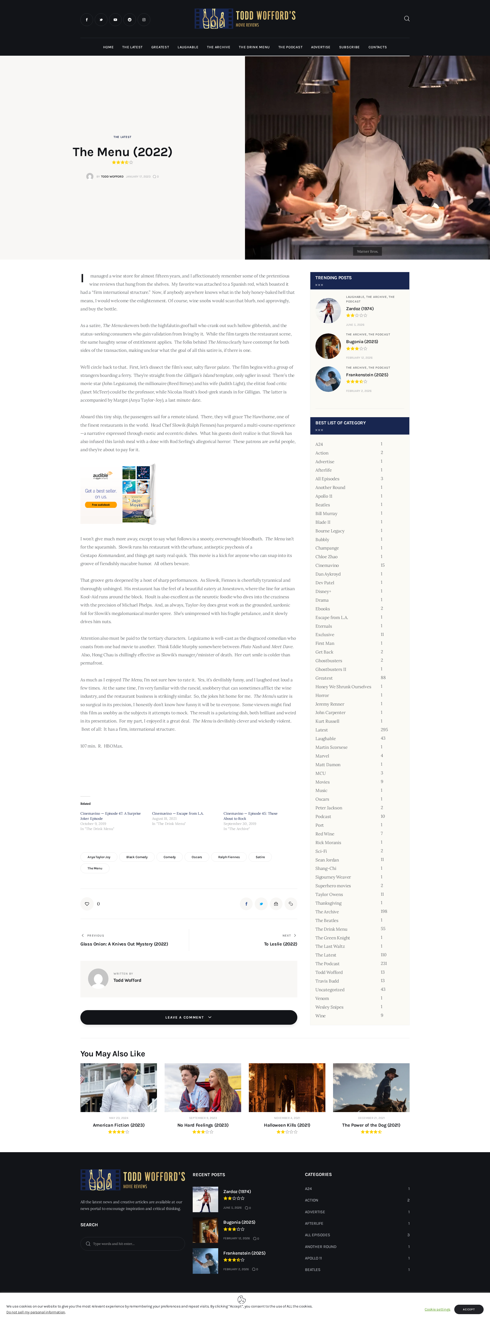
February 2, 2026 (359, 391)
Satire (260, 857)
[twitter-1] (101, 19)
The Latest (122, 137)
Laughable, (356, 297)
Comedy (170, 857)
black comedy (137, 857)
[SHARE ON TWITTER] (261, 903)
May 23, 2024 (118, 1118)
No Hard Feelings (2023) (203, 1125)
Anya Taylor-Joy (99, 857)
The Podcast (379, 334)
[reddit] (129, 19)
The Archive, (377, 297)
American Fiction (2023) (119, 1125)
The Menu (95, 868)
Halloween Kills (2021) (287, 1125)
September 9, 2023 (203, 1118)
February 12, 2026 (359, 357)
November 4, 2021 (287, 1118)
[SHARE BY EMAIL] (276, 903)
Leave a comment (185, 1017)
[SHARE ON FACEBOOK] (246, 903)
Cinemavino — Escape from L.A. (178, 813)
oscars (197, 857)
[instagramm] (144, 19)
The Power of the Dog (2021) (371, 1125)
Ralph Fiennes (229, 857)
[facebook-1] (86, 19)
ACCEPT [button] (469, 1309)
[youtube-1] (115, 19)
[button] (90, 904)
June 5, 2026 (355, 324)
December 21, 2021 (371, 1118)
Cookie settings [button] (437, 1309)
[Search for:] (132, 1243)
